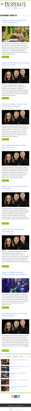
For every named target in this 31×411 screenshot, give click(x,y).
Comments (15, 356)
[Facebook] (15, 396)
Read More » (5, 56)
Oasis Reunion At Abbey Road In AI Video (20, 366)
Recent (3, 356)
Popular (8, 356)
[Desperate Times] (15, 5)
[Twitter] (18, 396)
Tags (21, 356)
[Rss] (12, 396)
